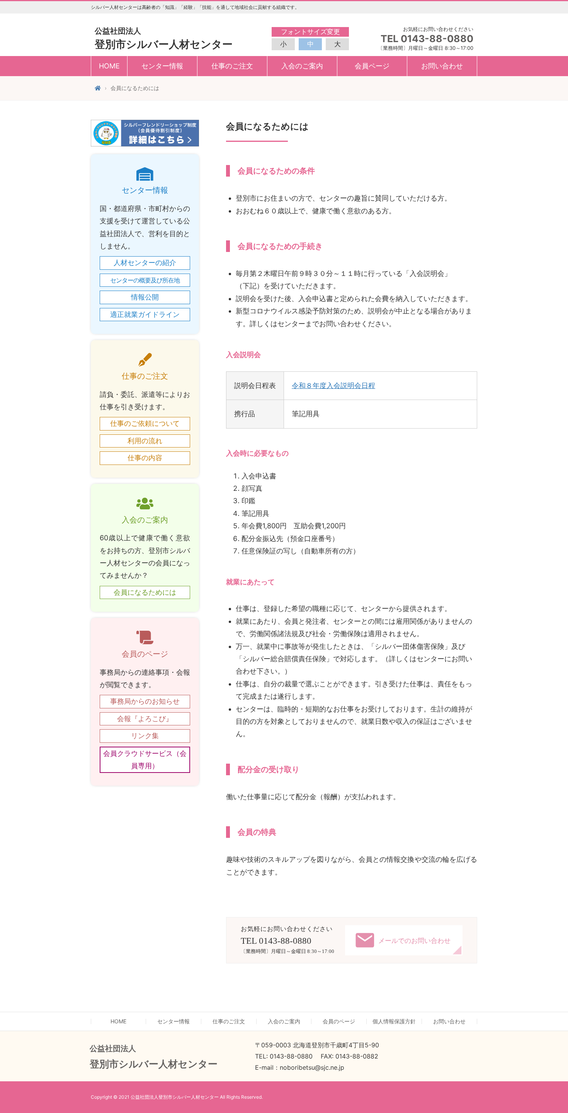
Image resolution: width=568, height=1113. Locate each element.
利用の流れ (145, 441)
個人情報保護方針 (394, 1021)
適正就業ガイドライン (145, 314)
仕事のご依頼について (145, 423)
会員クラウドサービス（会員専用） (145, 759)
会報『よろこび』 (145, 719)
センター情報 (173, 1021)
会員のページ (339, 1021)
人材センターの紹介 (145, 263)
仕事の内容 (145, 458)
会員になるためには (145, 592)
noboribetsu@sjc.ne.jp (312, 1067)
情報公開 (145, 297)
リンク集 (145, 736)
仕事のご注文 (229, 1021)
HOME (109, 66)
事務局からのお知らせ (145, 701)
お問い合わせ (442, 66)
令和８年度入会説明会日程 (333, 385)
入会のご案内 (284, 1021)
